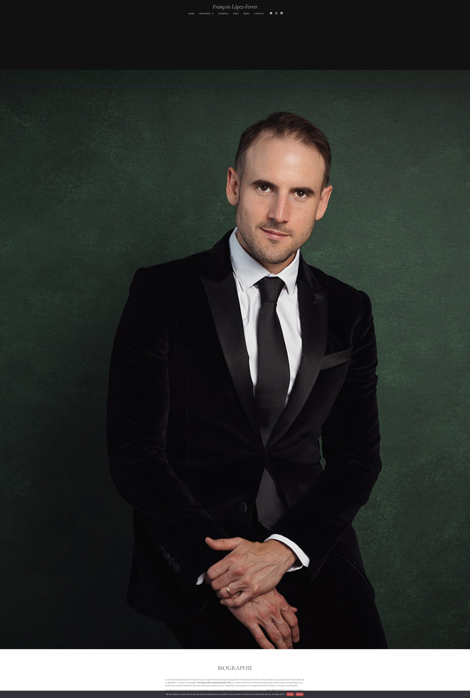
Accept (290, 694)
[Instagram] (276, 13)
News (236, 13)
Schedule (223, 13)
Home (191, 13)
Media (246, 13)
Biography (204, 13)
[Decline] (466, 694)
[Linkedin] (281, 13)
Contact (259, 13)
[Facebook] (271, 13)
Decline (300, 694)
